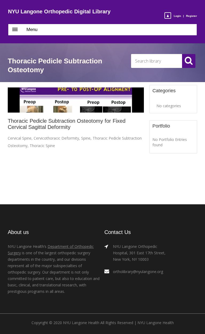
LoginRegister (185, 15)
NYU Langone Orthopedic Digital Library (59, 11)
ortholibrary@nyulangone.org (138, 271)
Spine (85, 138)
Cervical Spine (19, 138)
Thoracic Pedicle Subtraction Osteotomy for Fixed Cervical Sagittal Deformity (66, 124)
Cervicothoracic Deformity (56, 138)
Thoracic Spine (42, 145)
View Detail (76, 100)
